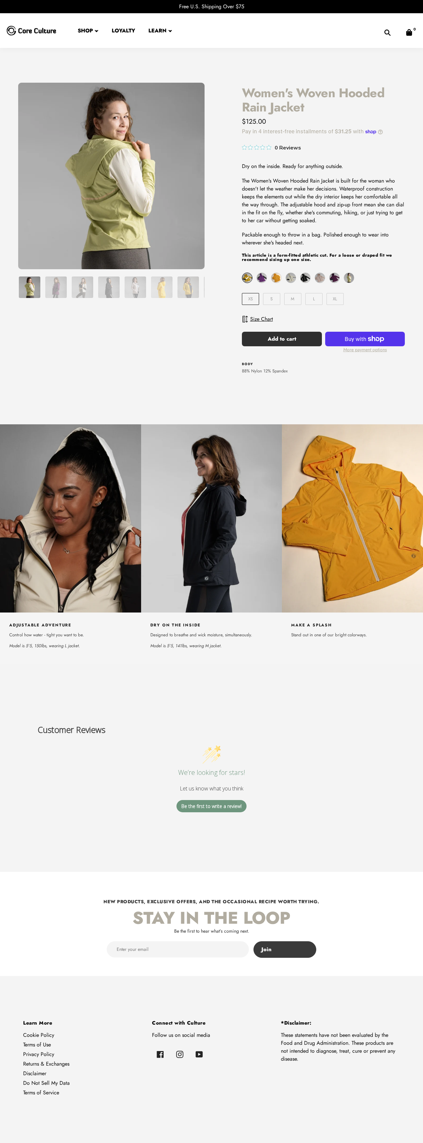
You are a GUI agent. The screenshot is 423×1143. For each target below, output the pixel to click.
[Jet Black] (305, 278)
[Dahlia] (261, 278)
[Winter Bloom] (334, 278)
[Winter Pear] (349, 278)
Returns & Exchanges (46, 1064)
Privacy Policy (38, 1054)
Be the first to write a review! (211, 806)
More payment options (365, 349)
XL (335, 299)
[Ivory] (291, 278)
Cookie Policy (38, 1035)
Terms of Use (37, 1044)
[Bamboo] (247, 278)
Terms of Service (41, 1092)
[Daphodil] (276, 278)
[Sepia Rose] (320, 278)
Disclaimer (34, 1073)
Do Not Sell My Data (46, 1083)
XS (250, 299)
